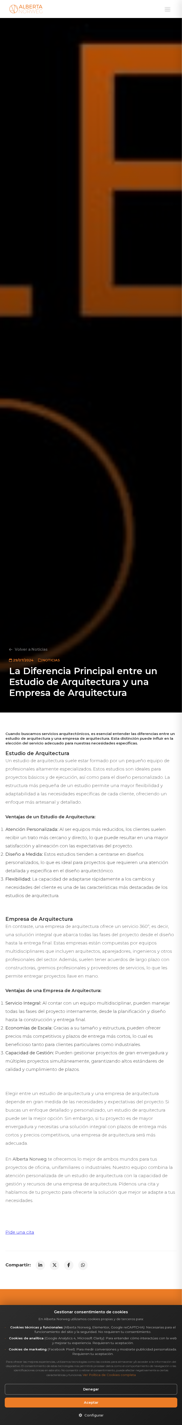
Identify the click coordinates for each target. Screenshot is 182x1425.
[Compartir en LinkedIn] (40, 1265)
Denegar (91, 1389)
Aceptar (91, 1402)
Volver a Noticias (31, 649)
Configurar (93, 1415)
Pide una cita (19, 1232)
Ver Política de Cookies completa (109, 1375)
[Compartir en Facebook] (68, 1265)
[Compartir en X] (54, 1265)
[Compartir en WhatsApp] (83, 1265)
